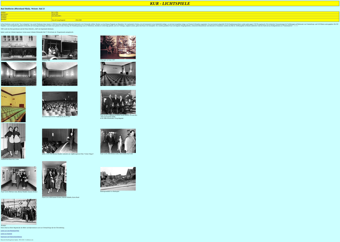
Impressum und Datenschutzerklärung (11, 236)
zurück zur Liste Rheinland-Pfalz (10, 230)
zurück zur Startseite (6, 233)
